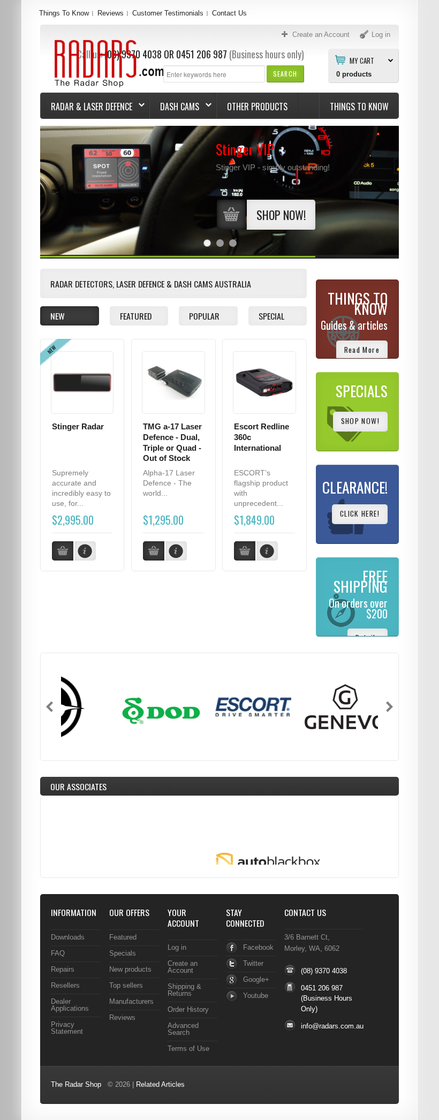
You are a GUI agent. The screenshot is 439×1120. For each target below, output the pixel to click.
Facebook (258, 947)
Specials (122, 953)
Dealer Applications (70, 1004)
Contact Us (229, 13)
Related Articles (160, 1084)
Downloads (68, 937)
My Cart (362, 60)
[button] (285, 73)
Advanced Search (183, 1028)
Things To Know (64, 13)
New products (130, 969)
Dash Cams (174, 106)
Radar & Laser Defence (86, 106)
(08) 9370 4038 (324, 971)
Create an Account (183, 966)
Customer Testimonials (167, 13)
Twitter (253, 963)
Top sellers (126, 985)
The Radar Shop (76, 1084)
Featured (123, 937)
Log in (177, 947)
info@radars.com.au (332, 1026)
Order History (188, 1009)
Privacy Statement (67, 1027)
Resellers (65, 985)
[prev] (49, 706)
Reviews (110, 13)
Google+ (256, 979)
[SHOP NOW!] (265, 227)
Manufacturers (131, 1001)
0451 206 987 (201, 54)
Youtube (255, 996)
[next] (389, 706)
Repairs (62, 969)
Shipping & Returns (184, 989)
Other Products (257, 106)
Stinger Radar (78, 426)
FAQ (58, 953)
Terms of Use (188, 1049)
